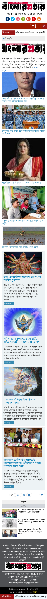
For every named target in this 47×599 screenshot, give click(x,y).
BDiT (35, 592)
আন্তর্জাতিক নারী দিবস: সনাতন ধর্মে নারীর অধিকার (21, 183)
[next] (29, 495)
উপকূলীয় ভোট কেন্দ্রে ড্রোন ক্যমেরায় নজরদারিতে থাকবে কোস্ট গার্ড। (23, 132)
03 (24, 495)
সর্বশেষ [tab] (23, 502)
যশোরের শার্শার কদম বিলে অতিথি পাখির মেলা (20, 247)
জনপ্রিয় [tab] (23, 506)
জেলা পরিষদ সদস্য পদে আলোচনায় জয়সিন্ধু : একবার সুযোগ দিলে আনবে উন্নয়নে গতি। (23, 99)
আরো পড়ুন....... (9, 303)
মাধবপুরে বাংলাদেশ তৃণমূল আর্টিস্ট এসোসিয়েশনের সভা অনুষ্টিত (23, 222)
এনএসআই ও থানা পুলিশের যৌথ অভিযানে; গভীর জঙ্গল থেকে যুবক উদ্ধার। (30, 531)
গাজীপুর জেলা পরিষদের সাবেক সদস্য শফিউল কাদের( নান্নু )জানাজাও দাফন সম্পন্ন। (31, 521)
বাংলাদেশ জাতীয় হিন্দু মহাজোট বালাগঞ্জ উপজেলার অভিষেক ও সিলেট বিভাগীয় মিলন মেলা (22, 463)
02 (18, 495)
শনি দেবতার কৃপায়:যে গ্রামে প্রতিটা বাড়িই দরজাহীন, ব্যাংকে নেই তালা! (21, 340)
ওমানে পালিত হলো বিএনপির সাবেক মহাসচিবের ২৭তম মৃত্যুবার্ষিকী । (31, 510)
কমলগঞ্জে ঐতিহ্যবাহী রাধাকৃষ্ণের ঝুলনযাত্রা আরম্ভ (20, 401)
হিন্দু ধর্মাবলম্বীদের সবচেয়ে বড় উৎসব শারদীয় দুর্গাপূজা (22, 278)
